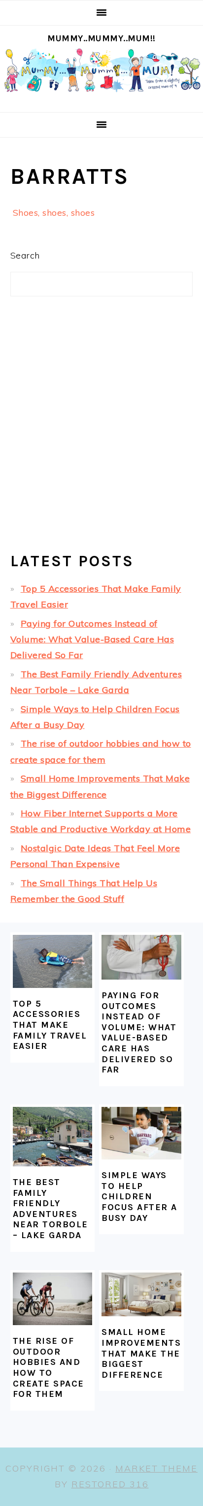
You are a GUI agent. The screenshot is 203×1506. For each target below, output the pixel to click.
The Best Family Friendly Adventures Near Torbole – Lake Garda (50, 1209)
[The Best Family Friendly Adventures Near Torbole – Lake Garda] (53, 1136)
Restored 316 (110, 1484)
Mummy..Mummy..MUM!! (101, 38)
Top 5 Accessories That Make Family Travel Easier (50, 1024)
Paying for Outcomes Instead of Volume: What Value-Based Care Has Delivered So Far (92, 639)
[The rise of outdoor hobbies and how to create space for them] (53, 1299)
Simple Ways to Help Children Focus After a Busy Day (139, 1196)
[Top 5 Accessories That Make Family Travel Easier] (53, 961)
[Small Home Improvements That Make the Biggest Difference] (141, 1295)
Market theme (156, 1468)
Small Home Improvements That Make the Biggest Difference (141, 1353)
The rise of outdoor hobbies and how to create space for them (48, 1367)
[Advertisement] (101, 432)
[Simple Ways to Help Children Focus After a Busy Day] (141, 1133)
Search (25, 255)
